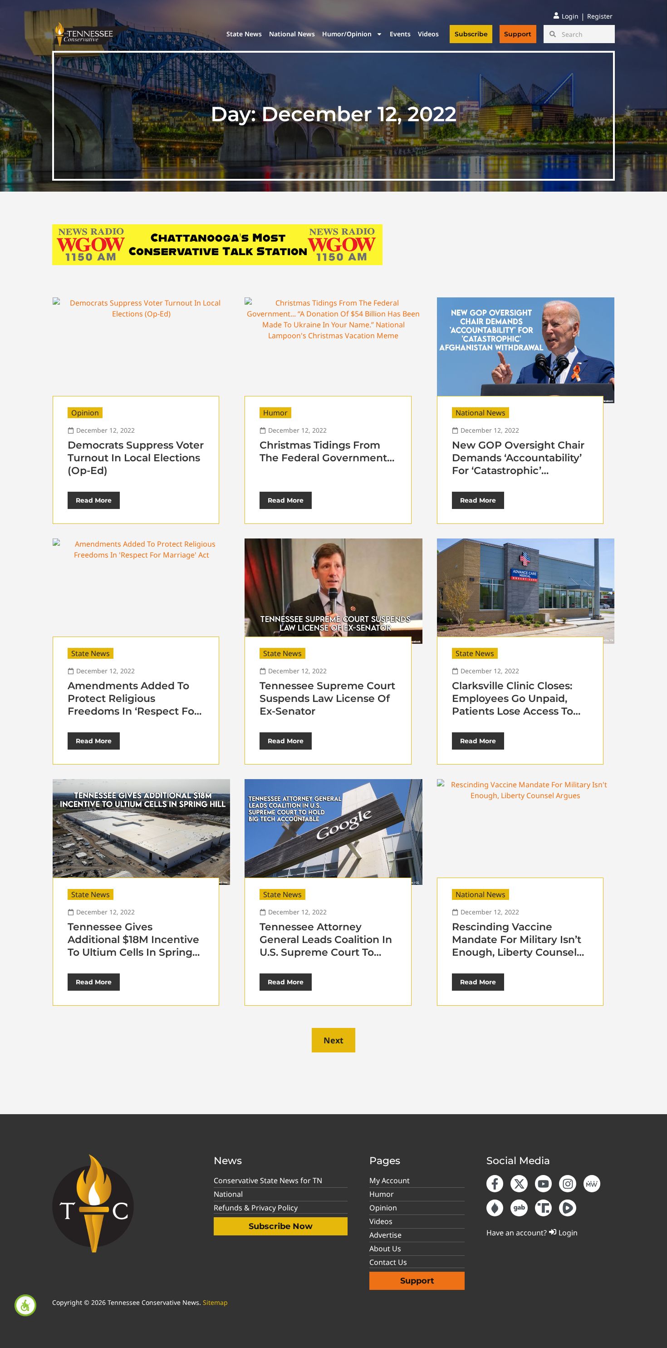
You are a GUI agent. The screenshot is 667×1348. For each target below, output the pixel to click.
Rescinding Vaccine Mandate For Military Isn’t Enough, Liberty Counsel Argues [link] (516, 946)
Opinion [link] (85, 413)
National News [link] (292, 34)
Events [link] (400, 34)
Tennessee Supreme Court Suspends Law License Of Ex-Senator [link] (327, 698)
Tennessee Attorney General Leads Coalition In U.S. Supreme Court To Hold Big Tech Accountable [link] (326, 952)
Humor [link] (275, 413)
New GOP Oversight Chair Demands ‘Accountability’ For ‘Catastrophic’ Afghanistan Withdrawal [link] (518, 464)
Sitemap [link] (215, 1302)
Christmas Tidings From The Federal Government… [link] (327, 451)
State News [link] (244, 34)
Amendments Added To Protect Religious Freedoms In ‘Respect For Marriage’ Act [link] (133, 705)
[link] (25, 1305)
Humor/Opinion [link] (347, 34)
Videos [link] (428, 34)
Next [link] (333, 1040)
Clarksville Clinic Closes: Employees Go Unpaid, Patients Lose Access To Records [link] (512, 705)
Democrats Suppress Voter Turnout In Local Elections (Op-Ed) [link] (136, 458)
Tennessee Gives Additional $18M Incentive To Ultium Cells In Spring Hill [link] (133, 946)
